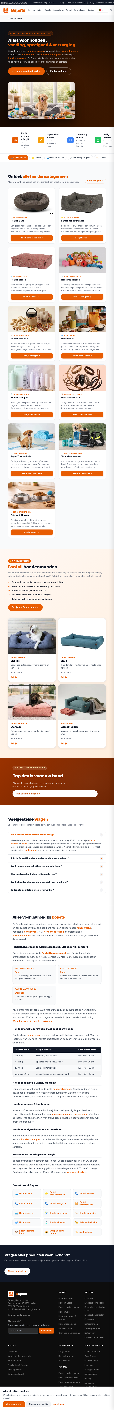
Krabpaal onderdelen (94, 1315)
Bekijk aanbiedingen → (28, 793)
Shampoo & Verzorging (69, 1333)
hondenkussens (69, 51)
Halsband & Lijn (65, 1328)
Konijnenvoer (65, 1351)
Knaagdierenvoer (67, 1356)
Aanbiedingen (91, 1374)
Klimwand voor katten (94, 1337)
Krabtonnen (90, 1319)
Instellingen (59, 1404)
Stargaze (19, 993)
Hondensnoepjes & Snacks (67, 1317)
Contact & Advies (92, 1351)
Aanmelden (46, 1330)
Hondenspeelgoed (67, 1324)
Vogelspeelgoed (16, 1374)
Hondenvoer (64, 1312)
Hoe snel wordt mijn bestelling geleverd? (34, 874)
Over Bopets (90, 1356)
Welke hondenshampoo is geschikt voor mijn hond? (39, 882)
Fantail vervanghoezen (69, 1382)
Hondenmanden (66, 1298)
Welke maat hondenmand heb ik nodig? (32, 834)
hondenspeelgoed (51, 54)
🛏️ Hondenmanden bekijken (26, 71)
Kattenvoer (90, 1333)
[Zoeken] (111, 10)
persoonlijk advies (77, 1172)
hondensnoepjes (60, 1114)
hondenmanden (35, 51)
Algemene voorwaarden (91, 1384)
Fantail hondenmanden (69, 1307)
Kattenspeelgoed (93, 1328)
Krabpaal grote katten (95, 1303)
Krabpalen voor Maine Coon (95, 1308)
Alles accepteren (14, 1404)
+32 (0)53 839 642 (16, 1309)
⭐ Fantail (36, 158)
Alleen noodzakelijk (38, 1404)
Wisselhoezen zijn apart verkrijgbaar (33, 1021)
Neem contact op (17, 1271)
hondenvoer (28, 54)
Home (10, 19)
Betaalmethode (91, 1360)
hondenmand (30, 850)
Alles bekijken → (95, 180)
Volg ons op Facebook (19, 1315)
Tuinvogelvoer (15, 1369)
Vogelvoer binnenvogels (19, 1356)
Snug (24, 843)
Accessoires (64, 1360)
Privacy (88, 1378)
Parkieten (12, 1351)
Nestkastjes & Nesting (18, 1365)
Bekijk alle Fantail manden (25, 607)
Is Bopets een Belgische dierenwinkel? (32, 890)
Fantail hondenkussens (69, 1377)
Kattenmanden (91, 1324)
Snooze (19, 972)
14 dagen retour (92, 1369)
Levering (89, 1365)
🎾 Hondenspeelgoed (80, 158)
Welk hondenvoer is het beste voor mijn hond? (36, 866)
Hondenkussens (66, 1303)
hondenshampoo (17, 58)
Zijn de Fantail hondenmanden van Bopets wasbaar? (40, 858)
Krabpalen (89, 1298)
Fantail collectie (58, 71)
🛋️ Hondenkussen (55, 158)
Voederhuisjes (14, 1360)
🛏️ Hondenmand (18, 158)
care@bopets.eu (34, 1309)
